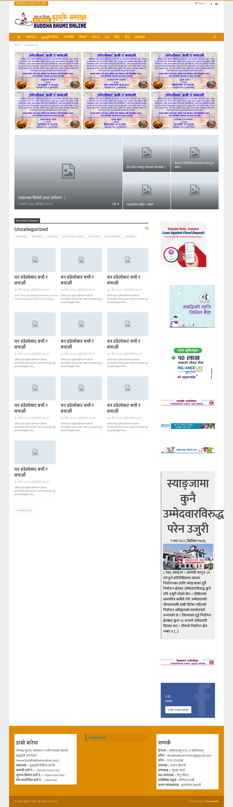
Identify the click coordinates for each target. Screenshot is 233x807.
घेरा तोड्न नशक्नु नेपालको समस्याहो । (146, 167)
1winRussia (130, 237)
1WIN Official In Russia (73, 237)
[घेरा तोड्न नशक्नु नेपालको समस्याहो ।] (147, 153)
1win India (52, 237)
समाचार (31, 37)
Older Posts (24, 510)
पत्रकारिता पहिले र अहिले (140, 204)
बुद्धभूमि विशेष (49, 37)
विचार (82, 37)
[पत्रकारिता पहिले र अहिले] (147, 191)
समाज (95, 37)
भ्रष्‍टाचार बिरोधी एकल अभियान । (42, 198)
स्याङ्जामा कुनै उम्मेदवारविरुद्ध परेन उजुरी (193, 506)
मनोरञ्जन (140, 37)
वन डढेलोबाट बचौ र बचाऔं (31, 280)
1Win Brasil (21, 237)
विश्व (116, 37)
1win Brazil (37, 237)
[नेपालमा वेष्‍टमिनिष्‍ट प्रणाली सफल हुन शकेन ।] (195, 153)
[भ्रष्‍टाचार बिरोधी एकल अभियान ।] (68, 172)
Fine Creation (212, 801)
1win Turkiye (94, 237)
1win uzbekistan (112, 237)
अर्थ (107, 37)
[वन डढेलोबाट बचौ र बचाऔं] (35, 260)
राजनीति (69, 37)
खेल (127, 37)
